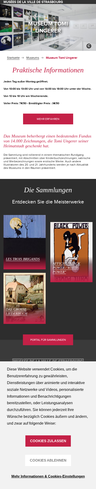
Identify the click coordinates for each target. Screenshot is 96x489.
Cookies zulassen (48, 441)
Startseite (13, 58)
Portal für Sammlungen (48, 339)
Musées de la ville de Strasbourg (33, 2)
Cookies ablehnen (48, 460)
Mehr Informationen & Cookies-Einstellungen (48, 476)
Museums (32, 58)
